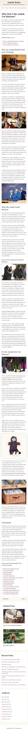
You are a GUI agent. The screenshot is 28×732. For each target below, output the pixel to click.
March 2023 (5, 702)
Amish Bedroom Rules (8, 581)
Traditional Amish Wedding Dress (11, 590)
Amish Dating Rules (8, 585)
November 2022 (6, 711)
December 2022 (5, 709)
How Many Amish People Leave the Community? (13, 685)
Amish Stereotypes (6, 664)
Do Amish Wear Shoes (8, 570)
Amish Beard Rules (7, 572)
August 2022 (5, 719)
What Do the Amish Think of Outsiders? (11, 680)
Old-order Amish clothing (8, 311)
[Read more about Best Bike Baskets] (14, 636)
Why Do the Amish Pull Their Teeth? (11, 662)
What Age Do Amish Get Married (11, 586)
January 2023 (5, 706)
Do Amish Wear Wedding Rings (10, 593)
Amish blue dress (21, 172)
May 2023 (4, 697)
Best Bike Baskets (8, 645)
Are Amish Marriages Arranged (10, 592)
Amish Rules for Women (9, 579)
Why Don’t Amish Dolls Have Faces (10, 669)
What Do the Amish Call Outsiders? (10, 682)
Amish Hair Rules (7, 574)
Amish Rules (14, 2)
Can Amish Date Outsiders (9, 588)
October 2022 (5, 714)
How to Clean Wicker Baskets (12, 625)
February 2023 (5, 704)
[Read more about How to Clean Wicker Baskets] (14, 616)
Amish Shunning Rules (8, 583)
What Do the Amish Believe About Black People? (13, 667)
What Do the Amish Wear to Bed (11, 568)
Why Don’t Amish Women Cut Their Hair (13, 577)
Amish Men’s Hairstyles (9, 576)
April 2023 (4, 699)
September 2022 (6, 716)
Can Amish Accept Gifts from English (11, 659)
